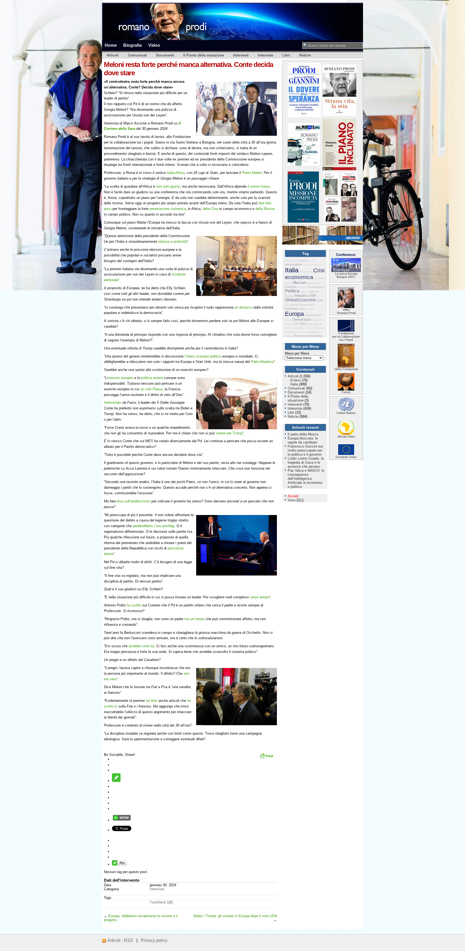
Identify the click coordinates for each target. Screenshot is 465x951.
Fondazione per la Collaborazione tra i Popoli (346, 336)
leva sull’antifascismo (133, 501)
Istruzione (314, 265)
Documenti (165, 55)
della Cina (210, 209)
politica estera (152, 378)
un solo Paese (151, 389)
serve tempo (259, 597)
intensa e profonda (172, 241)
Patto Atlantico (262, 362)
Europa (294, 313)
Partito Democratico (302, 304)
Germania (291, 308)
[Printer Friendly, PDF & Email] (267, 758)
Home (111, 45)
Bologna (288, 336)
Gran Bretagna (291, 332)
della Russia (264, 209)
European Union (346, 457)
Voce (296, 500)
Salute (306, 265)
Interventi (241, 55)
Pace (303, 323)
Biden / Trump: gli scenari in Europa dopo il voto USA (235, 916)
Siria (322, 320)
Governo (291, 286)
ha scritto (134, 605)
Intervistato (112, 403)
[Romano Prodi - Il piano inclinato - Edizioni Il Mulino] (339, 169)
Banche (314, 291)
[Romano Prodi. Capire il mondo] (331, 195)
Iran (318, 283)
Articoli (113, 55)
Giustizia (304, 292)
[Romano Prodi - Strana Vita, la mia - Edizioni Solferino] (339, 114)
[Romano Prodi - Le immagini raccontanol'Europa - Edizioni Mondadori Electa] (304, 164)
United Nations (346, 412)
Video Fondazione (346, 369)
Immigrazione (313, 314)
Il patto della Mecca (303, 434)
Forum (346, 392)
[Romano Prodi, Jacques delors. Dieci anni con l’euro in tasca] (349, 195)
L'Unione (309, 328)
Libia (287, 305)
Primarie (302, 287)
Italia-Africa (176, 173)
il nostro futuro (259, 186)
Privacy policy (154, 940)
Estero (295, 380)
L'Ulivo (288, 320)
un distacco (243, 307)
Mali (294, 261)
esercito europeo (120, 378)
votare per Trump (229, 433)
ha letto (151, 701)
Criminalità (319, 278)
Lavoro (315, 331)
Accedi (293, 496)
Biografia (132, 45)
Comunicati (137, 55)
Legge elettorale (315, 324)
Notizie (305, 55)
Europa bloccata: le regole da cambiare (303, 440)
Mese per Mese (297, 353)
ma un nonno (194, 619)
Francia (311, 282)
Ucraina (310, 309)
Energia (315, 320)
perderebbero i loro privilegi (153, 526)
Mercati (299, 282)
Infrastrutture (293, 264)
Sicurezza (319, 328)
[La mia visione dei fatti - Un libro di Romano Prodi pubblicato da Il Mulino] (348, 220)
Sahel (287, 328)
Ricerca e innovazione (307, 335)
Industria (301, 296)
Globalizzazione (300, 300)
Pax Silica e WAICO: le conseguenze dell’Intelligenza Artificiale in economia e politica (306, 479)
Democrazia (302, 319)
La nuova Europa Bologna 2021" (346, 275)
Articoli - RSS (120, 940)
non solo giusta (168, 186)
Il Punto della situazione (203, 55)
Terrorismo (304, 332)
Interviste (265, 55)
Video (154, 45)
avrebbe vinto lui (141, 646)
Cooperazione (315, 286)
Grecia (288, 261)
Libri (286, 55)
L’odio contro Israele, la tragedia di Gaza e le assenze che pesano (306, 462)
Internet (288, 283)
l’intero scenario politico (203, 356)
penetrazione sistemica (168, 209)
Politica (292, 291)
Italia (291, 270)
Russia (289, 295)
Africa (302, 308)
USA (312, 296)
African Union (346, 436)
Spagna (288, 324)
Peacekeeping (306, 271)
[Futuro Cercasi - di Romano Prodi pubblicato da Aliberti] (332, 220)
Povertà (302, 260)
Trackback (161, 902)
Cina (320, 300)
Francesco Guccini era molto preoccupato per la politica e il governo (305, 450)
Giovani (311, 261)
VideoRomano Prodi (346, 311)
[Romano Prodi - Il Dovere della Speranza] (304, 116)
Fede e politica (297, 328)
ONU (296, 323)
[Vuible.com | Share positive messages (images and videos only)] (116, 781)
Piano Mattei (252, 173)
